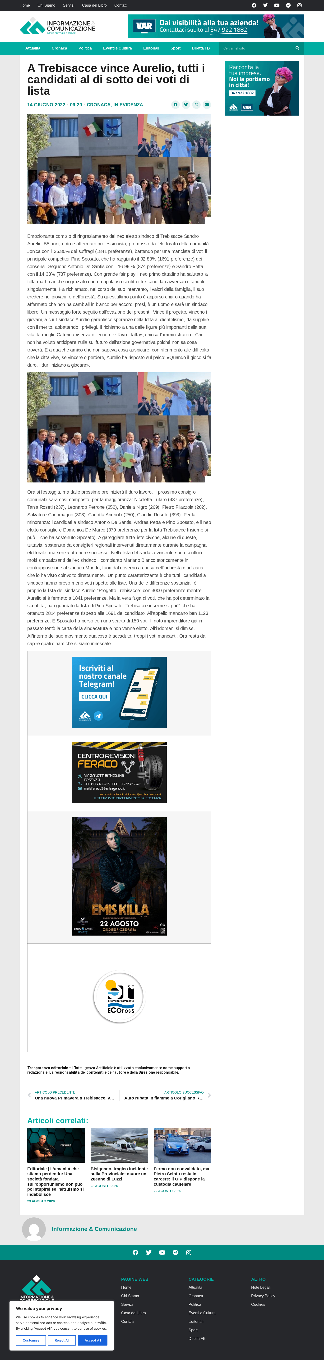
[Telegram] (288, 5)
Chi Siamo (46, 5)
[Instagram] (299, 5)
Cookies (258, 1304)
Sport (176, 48)
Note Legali (261, 1287)
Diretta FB (201, 48)
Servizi (68, 5)
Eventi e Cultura (117, 48)
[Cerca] (297, 48)
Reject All (62, 1340)
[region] (61, 1326)
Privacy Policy (263, 1296)
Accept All (93, 1340)
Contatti (120, 5)
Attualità (32, 48)
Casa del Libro (94, 5)
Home (25, 5)
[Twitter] (265, 5)
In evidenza (128, 104)
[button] (175, 104)
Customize (31, 1340)
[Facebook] (254, 5)
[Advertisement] (260, 192)
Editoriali (151, 48)
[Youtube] (277, 5)
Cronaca (59, 48)
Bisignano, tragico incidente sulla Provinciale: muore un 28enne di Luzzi (119, 1173)
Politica (85, 48)
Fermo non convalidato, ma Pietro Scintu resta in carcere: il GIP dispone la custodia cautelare (181, 1176)
